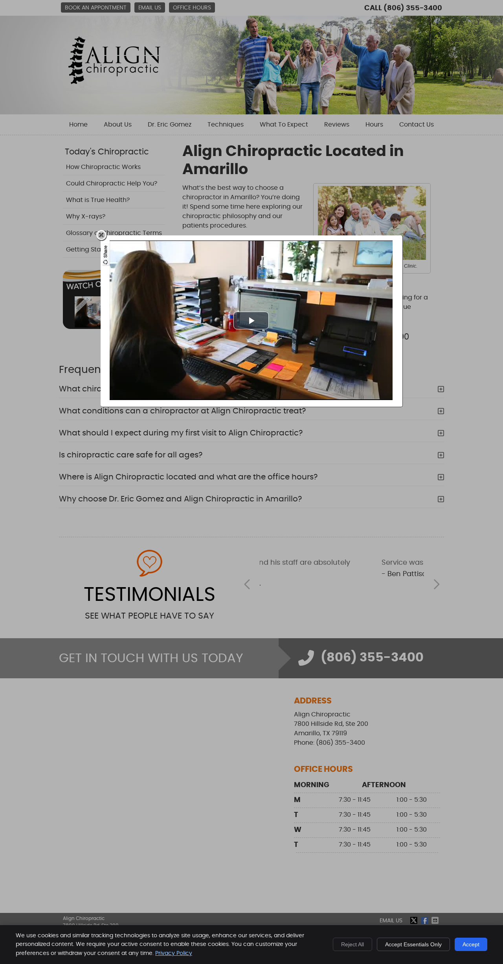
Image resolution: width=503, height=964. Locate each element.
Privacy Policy (173, 953)
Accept (471, 944)
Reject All (352, 944)
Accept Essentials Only (413, 944)
